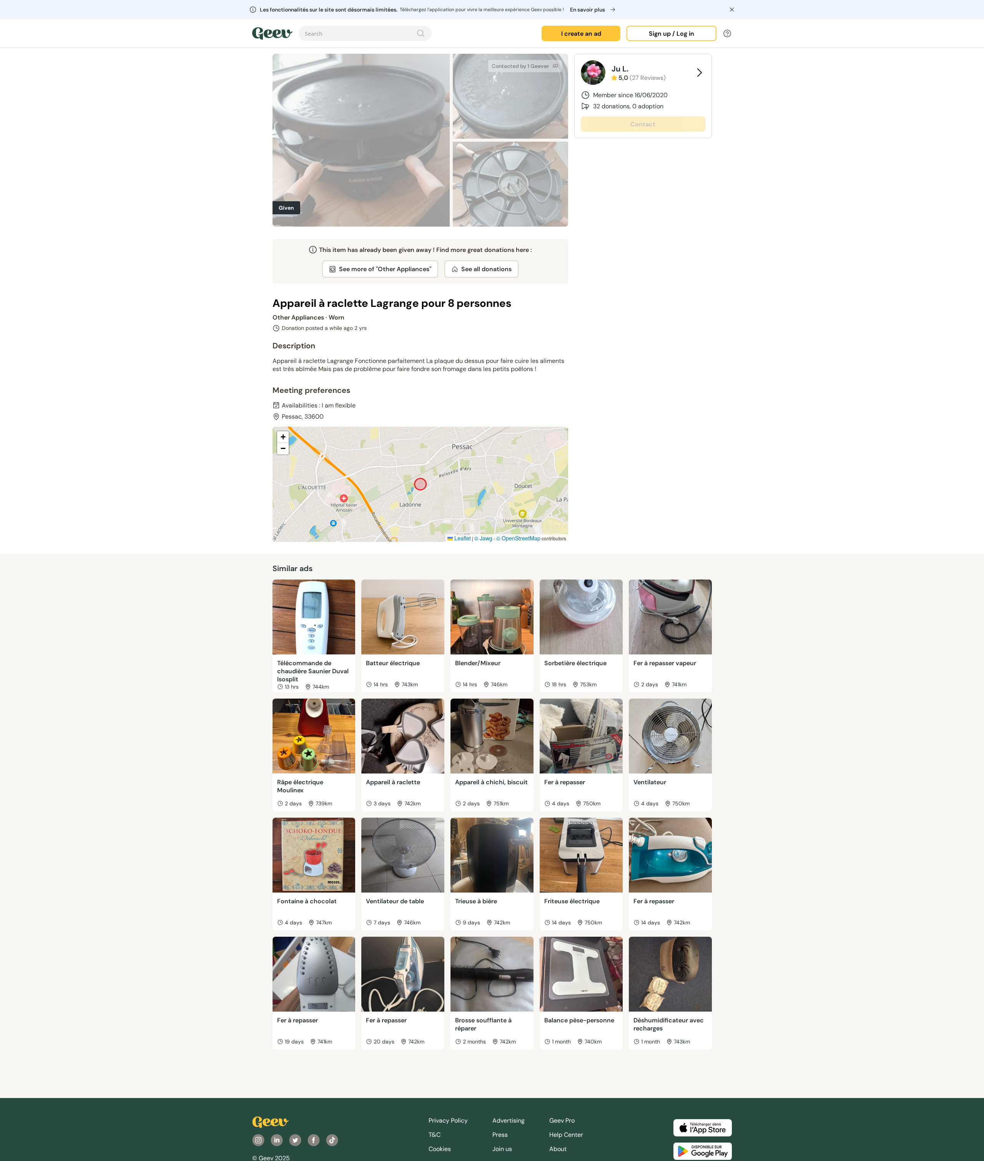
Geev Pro (562, 1120)
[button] (283, 437)
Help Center (566, 1135)
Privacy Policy (448, 1120)
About (558, 1149)
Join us (502, 1149)
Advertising (508, 1120)
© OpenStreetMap (518, 538)
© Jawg (483, 538)
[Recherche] (421, 33)
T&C (434, 1135)
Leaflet (462, 538)
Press (500, 1135)
